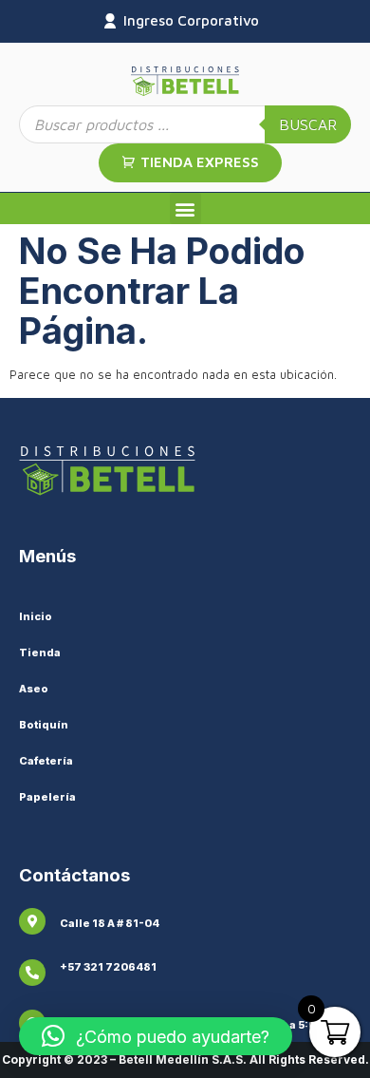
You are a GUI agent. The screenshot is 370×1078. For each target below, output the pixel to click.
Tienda (40, 652)
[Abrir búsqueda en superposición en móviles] (185, 124)
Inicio (35, 616)
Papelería (47, 797)
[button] (185, 208)
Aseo (33, 688)
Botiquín (43, 724)
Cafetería (46, 760)
